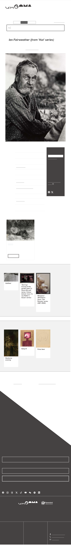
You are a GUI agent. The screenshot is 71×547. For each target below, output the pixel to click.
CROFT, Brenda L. (26, 302)
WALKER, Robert (32, 49)
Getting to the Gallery (58, 532)
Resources (31, 22)
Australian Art (20, 167)
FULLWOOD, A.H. (10, 362)
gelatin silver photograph (24, 188)
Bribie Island (20, 200)
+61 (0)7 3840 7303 (58, 535)
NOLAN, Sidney (26, 351)
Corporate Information (52, 545)
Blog (3, 534)
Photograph (20, 182)
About (4, 536)
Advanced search (59, 22)
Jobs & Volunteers (20, 545)
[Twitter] (52, 190)
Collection (17, 12)
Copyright (40, 545)
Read (12, 256)
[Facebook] (49, 190)
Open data (5, 527)
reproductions (10, 383)
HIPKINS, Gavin (42, 307)
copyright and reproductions (39, 383)
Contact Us (55, 537)
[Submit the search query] (8, 28)
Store (3, 531)
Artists (17, 18)
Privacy (31, 545)
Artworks (9, 18)
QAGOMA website (7, 529)
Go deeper (25, 18)
